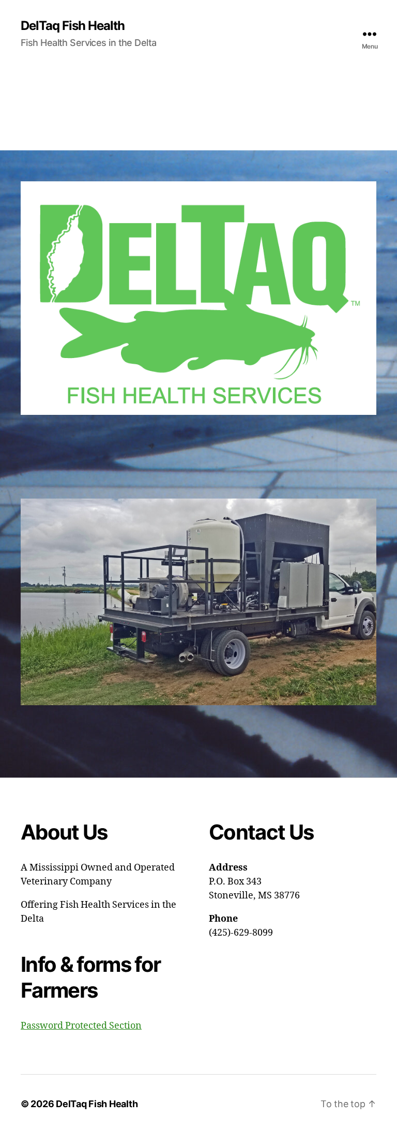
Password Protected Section (81, 1026)
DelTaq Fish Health (73, 26)
